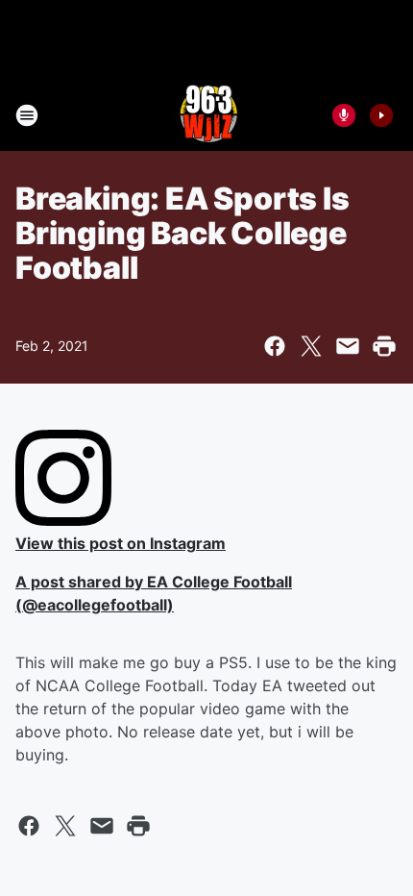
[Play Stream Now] (381, 115)
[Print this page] (384, 346)
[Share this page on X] (311, 346)
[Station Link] (206, 115)
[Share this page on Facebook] (274, 346)
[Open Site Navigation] (26, 115)
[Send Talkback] (343, 115)
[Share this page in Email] (347, 346)
